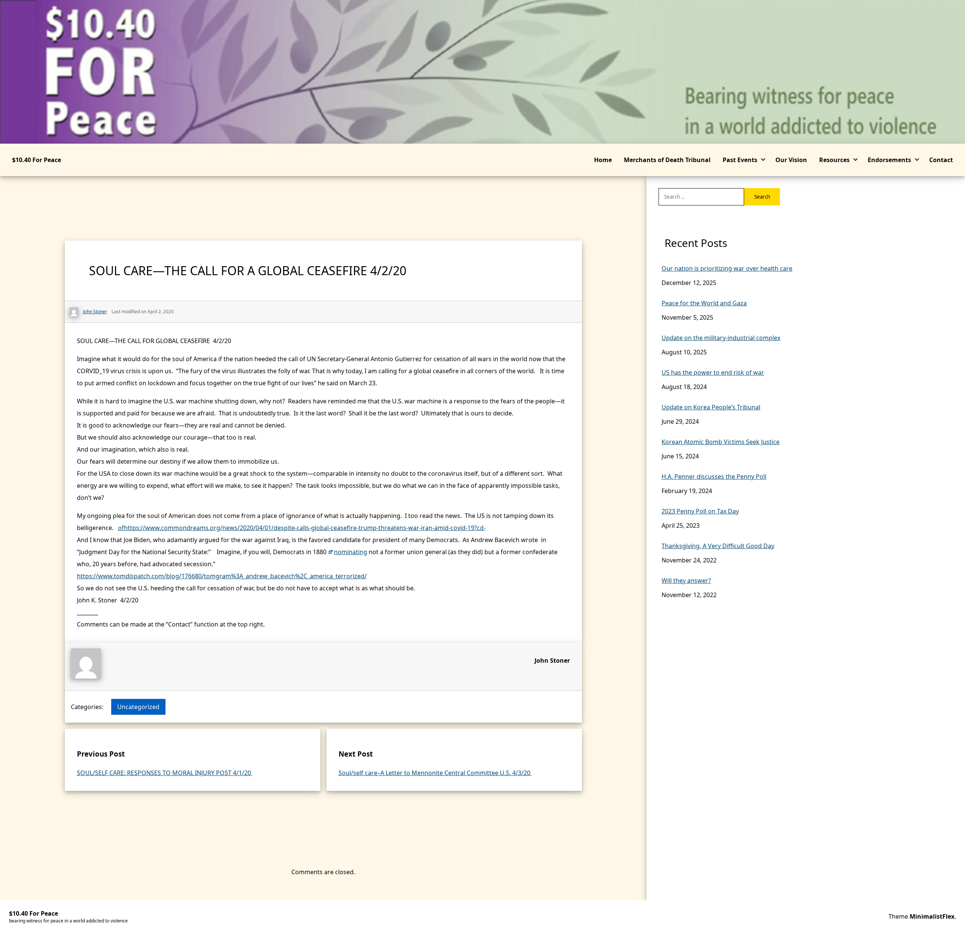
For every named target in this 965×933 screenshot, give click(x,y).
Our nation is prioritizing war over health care (727, 268)
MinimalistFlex (932, 916)
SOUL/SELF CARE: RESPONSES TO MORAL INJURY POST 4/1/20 (165, 773)
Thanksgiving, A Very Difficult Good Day (718, 546)
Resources (834, 160)
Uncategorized (138, 707)
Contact (941, 160)
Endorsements (889, 160)
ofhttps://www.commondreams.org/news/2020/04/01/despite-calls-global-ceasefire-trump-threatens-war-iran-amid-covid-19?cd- (302, 528)
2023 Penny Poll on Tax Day (700, 511)
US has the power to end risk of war (713, 372)
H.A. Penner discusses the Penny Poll (714, 476)
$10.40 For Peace (36, 160)
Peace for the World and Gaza (704, 303)
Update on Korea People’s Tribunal (711, 407)
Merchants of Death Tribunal (667, 160)
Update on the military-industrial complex (721, 338)
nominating (350, 552)
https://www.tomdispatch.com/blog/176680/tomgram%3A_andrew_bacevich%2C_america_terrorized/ (222, 576)
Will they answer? (686, 580)
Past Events (740, 160)
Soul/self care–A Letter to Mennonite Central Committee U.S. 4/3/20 (435, 773)
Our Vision (791, 160)
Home (603, 160)
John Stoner (552, 660)
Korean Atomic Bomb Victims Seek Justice (721, 442)
